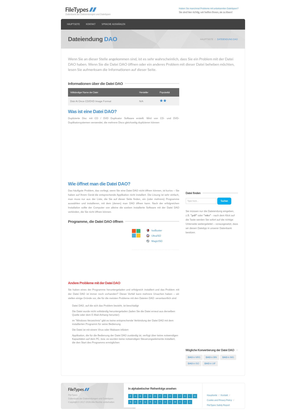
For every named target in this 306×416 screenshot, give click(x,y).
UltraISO (156, 235)
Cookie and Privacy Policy (219, 400)
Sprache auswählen (113, 24)
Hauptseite (73, 24)
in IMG (228, 357)
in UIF (210, 363)
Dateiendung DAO (227, 39)
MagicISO (156, 241)
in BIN (211, 357)
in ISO (193, 363)
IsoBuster (156, 230)
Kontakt (90, 24)
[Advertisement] (123, 153)
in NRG (194, 357)
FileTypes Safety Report (218, 405)
